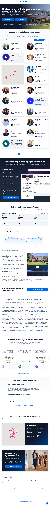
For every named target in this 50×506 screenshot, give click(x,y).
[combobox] (18, 40)
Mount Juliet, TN (40, 428)
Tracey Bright (24, 365)
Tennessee (8, 6)
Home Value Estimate (5, 491)
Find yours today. (33, 480)
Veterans (3, 493)
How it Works (9, 1)
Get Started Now (38, 104)
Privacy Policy (40, 488)
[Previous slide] (1, 358)
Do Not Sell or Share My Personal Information (25, 501)
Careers (27, 493)
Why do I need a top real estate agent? (16, 384)
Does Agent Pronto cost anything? (15, 401)
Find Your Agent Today (37, 289)
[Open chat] (46, 502)
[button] (5, 78)
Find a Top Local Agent (15, 61)
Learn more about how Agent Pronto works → (25, 405)
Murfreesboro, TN (40, 429)
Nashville (16, 310)
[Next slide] (48, 358)
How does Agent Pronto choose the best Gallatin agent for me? (21, 397)
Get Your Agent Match (15, 147)
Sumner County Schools (37, 311)
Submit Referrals (17, 491)
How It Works (4, 488)
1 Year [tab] (40, 228)
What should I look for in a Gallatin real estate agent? (19, 394)
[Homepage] (25, 2)
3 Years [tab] (43, 228)
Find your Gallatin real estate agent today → (34, 330)
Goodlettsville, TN (30, 432)
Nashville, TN (39, 431)
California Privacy (41, 491)
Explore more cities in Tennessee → (33, 442)
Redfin (8, 250)
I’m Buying (21, 19)
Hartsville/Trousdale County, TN (30, 434)
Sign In (48, 1)
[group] (25, 358)
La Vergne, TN (29, 437)
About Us (42, 1)
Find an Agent (3, 1)
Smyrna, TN (39, 435)
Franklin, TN (29, 431)
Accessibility (40, 493)
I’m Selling (7, 19)
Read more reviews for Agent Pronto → (25, 373)
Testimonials (28, 491)
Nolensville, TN (40, 432)
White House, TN (40, 438)
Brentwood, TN (29, 428)
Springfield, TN (40, 436)
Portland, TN (39, 433)
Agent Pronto (4, 6)
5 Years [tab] (47, 228)
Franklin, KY (29, 429)
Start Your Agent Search (13, 466)
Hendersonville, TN (30, 436)
